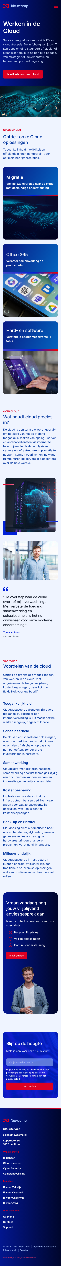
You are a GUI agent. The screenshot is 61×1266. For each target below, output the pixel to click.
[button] (55, 6)
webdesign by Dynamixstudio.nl (19, 1257)
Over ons (8, 1216)
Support (8, 1227)
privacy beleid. (13, 1079)
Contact (8, 1222)
